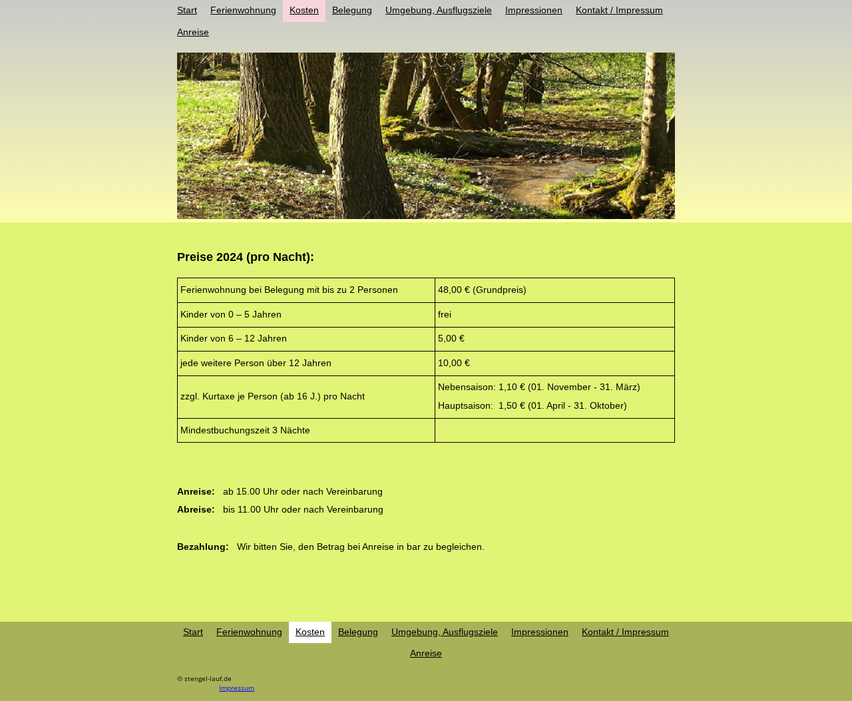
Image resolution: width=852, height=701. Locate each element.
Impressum (236, 687)
